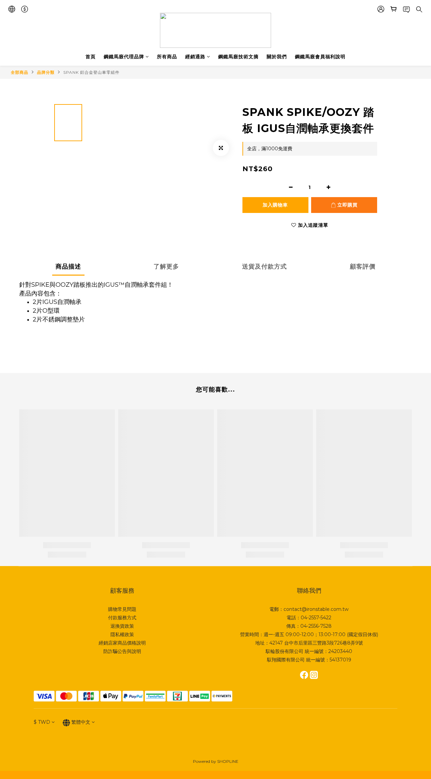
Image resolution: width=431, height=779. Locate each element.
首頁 (91, 57)
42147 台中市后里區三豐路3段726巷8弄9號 (316, 643)
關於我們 (277, 57)
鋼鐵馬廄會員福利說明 (320, 57)
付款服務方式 (122, 618)
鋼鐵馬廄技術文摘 (238, 57)
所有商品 (167, 57)
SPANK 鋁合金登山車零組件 (91, 72)
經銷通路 (195, 57)
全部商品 (19, 72)
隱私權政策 (122, 634)
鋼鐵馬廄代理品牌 (124, 57)
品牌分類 (46, 72)
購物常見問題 (122, 609)
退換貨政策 (122, 626)
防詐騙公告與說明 (122, 651)
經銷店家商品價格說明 (122, 643)
